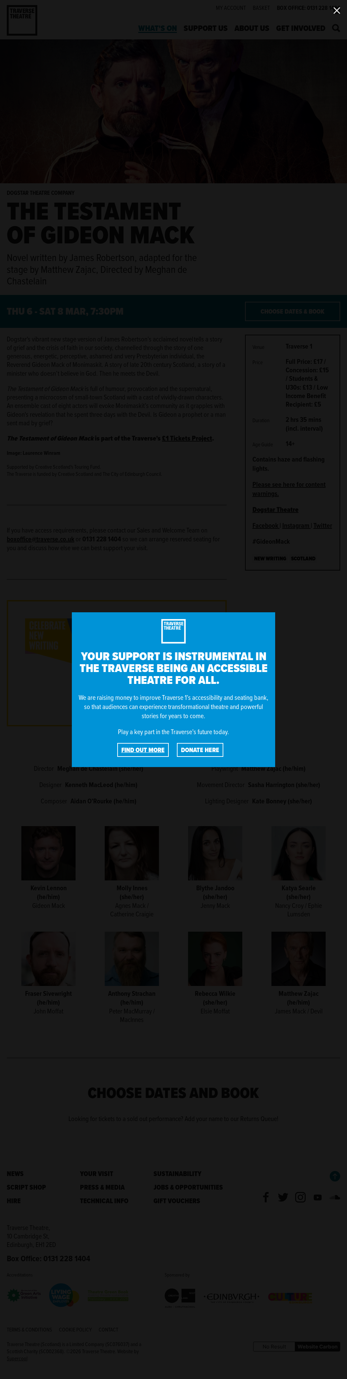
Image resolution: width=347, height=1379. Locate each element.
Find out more (143, 749)
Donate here (200, 749)
